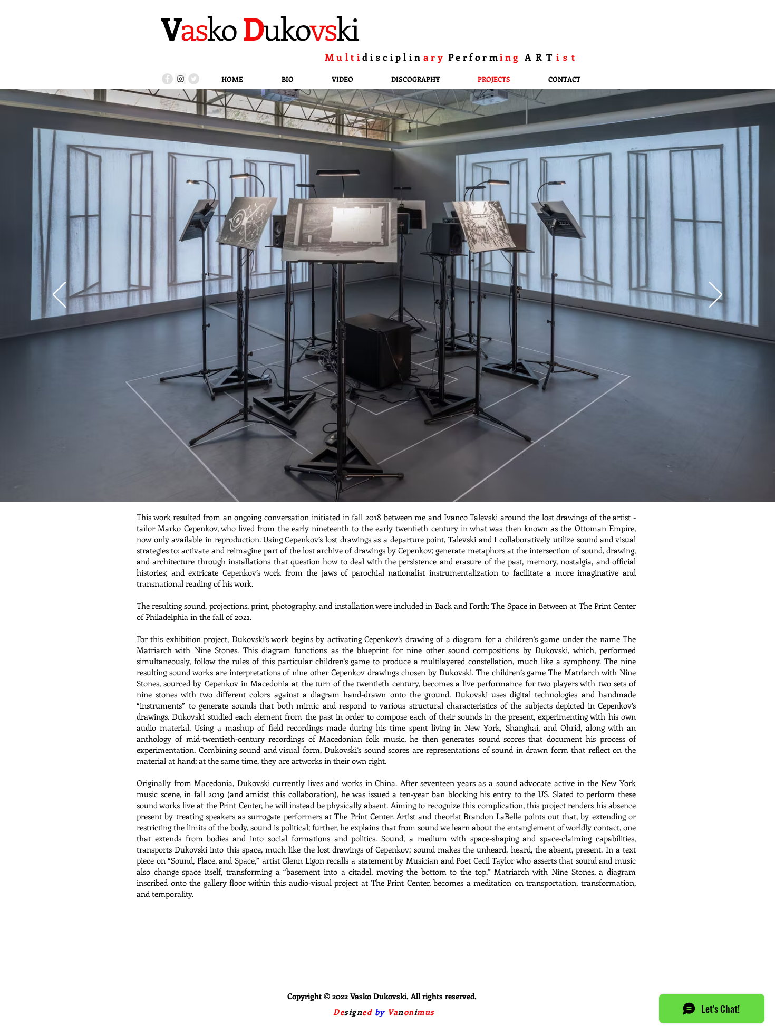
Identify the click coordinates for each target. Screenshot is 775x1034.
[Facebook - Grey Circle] (167, 78)
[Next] (715, 295)
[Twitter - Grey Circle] (193, 78)
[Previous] (59, 295)
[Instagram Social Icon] (180, 78)
